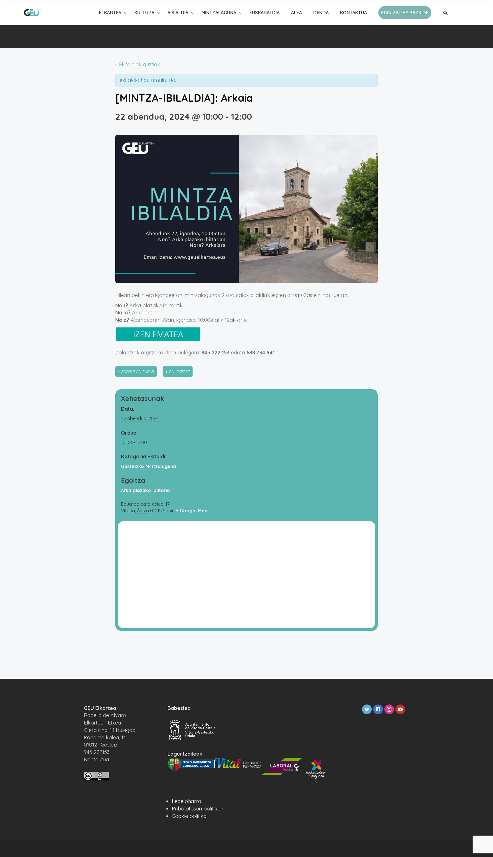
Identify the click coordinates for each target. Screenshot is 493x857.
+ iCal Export (177, 371)
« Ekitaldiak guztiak (137, 64)
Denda (321, 12)
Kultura (144, 12)
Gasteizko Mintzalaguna (148, 466)
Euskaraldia (264, 12)
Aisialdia (178, 12)
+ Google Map (192, 510)
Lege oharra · (187, 801)
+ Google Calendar (136, 371)
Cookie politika (189, 816)
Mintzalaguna (219, 12)
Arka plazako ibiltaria (145, 490)
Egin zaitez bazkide (405, 12)
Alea (296, 12)
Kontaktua (353, 12)
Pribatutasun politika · (197, 808)
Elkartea (110, 12)
